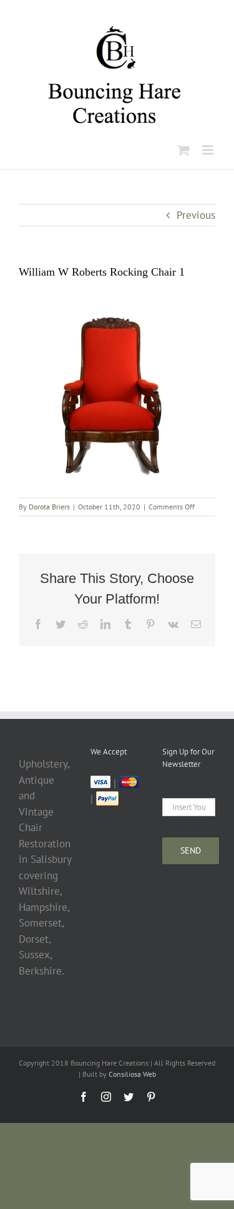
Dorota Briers (49, 506)
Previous (196, 215)
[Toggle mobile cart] (183, 150)
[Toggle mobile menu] (208, 150)
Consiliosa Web (132, 1074)
